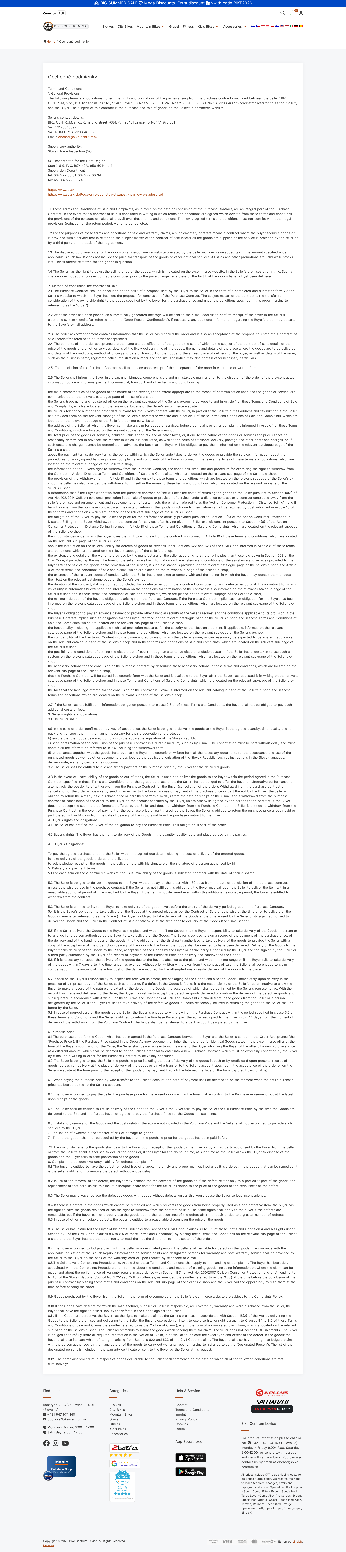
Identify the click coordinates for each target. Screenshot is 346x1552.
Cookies (181, 1424)
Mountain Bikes (148, 26)
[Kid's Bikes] (216, 26)
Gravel (174, 26)
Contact (181, 1405)
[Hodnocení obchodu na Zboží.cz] (124, 1448)
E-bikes (108, 26)
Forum (180, 1429)
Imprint (180, 1414)
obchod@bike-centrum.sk (77, 137)
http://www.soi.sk (61, 190)
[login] (300, 12)
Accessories (232, 26)
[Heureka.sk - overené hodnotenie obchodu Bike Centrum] (122, 1486)
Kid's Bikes (206, 26)
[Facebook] (46, 1442)
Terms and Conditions (192, 1410)
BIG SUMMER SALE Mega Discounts (137, 3)
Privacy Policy (186, 1419)
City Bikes (125, 26)
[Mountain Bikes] (162, 26)
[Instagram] (54, 1442)
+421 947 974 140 (61, 1414)
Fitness (188, 26)
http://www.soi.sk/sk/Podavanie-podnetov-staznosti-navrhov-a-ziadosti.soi (105, 194)
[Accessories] (244, 26)
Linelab (297, 1541)
